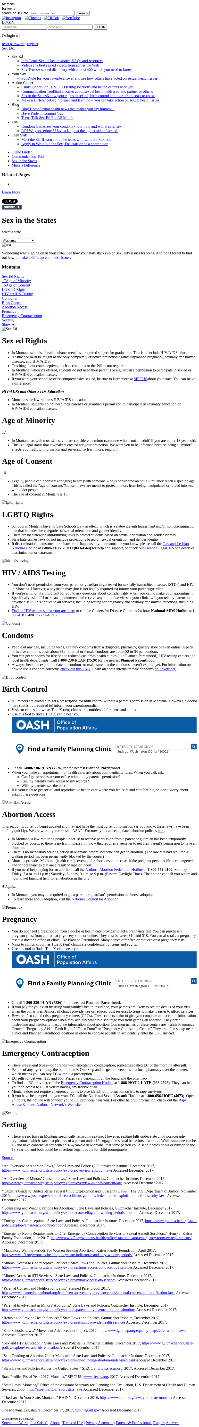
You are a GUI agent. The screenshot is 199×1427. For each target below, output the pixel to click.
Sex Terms (76, 69)
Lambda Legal (156, 548)
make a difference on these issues (44, 257)
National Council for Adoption (95, 899)
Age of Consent (16, 285)
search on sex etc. (15, 13)
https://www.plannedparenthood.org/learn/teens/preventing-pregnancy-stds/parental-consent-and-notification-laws (88, 1293)
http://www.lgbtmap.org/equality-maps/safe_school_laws (142, 1330)
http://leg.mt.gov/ (88, 1410)
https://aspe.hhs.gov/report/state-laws (54, 1389)
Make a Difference (90, 100)
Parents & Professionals (134, 1423)
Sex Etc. (8, 48)
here (161, 831)
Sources (8, 1158)
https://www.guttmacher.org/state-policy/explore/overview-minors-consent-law (62, 1183)
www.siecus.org (110, 1368)
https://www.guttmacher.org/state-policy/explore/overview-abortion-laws (57, 1170)
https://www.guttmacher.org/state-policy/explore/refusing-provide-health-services (63, 1322)
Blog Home (68, 109)
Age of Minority (16, 281)
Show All (9, 324)
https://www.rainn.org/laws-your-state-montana (136, 1397)
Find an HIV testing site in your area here (43, 611)
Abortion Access (14, 307)
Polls (90, 78)
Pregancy (9, 311)
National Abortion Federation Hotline (114, 869)
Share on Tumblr (12, 207)
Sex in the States (88, 96)
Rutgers (159, 1423)
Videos (60, 65)
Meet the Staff (66, 139)
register (32, 44)
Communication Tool (87, 91)
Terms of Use (72, 1423)
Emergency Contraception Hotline (87, 1083)
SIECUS (140, 379)
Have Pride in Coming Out (42, 113)
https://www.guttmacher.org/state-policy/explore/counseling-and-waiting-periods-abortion (70, 1212)
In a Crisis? (39, 1423)
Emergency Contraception (22, 316)
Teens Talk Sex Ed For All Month (47, 118)
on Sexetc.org (165, 669)
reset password (13, 44)
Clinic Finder (77, 87)
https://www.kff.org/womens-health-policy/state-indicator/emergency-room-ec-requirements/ (121, 1238)
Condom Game (72, 126)
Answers (172, 1423)
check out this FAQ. (75, 669)
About (55, 1423)
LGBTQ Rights (14, 289)
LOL (69, 131)
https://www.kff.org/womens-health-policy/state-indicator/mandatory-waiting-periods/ (67, 1255)
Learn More (11, 192)
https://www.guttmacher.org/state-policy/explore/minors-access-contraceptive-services (67, 1267)
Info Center (62, 61)
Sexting (8, 320)
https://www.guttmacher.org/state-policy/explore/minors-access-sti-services (59, 1280)
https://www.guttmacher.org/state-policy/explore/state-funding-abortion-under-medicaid (68, 1360)
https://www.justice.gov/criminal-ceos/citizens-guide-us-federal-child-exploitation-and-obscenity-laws (89, 1195)
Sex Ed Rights (13, 276)
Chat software (10, 1418)
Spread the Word (15, 1423)
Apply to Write (64, 144)
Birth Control (12, 303)
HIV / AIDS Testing (17, 294)
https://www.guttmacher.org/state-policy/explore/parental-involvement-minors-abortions (68, 1310)
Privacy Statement (99, 1423)
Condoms (9, 298)
